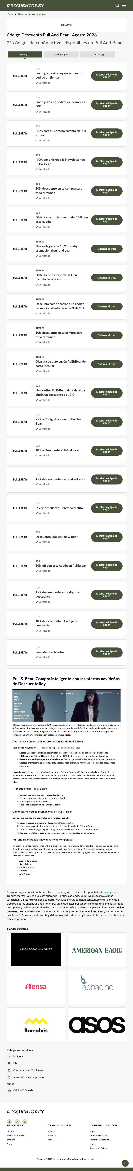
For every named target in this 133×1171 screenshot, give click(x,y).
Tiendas (22, 14)
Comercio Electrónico (99, 1139)
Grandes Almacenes (99, 1135)
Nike (50, 1139)
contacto (11, 1131)
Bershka (52, 1135)
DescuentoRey (66, 822)
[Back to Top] (125, 1163)
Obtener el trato (106, 248)
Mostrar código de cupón (106, 76)
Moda (92, 1144)
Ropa (92, 1131)
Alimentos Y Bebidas (99, 1148)
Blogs (9, 1144)
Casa (10, 14)
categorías (111, 892)
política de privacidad (16, 1135)
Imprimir (11, 1139)
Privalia (51, 1131)
